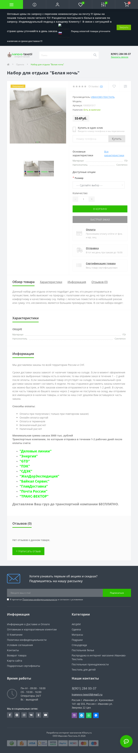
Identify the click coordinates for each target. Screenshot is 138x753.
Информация (77, 282)
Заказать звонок (119, 56)
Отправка (92, 248)
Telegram (81, 715)
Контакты (13, 650)
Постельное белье (83, 650)
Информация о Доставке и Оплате (28, 624)
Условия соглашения (20, 645)
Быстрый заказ (100, 219)
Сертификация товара (101, 263)
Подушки (77, 640)
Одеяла (20, 64)
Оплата (90, 229)
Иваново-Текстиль (103, 97)
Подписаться (117, 592)
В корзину (100, 209)
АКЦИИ (76, 624)
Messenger (96, 715)
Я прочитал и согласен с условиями (46, 599)
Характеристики (51, 282)
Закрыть (123, 27)
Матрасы (77, 634)
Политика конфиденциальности (39, 599)
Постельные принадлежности (90, 664)
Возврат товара (16, 655)
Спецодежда (79, 645)
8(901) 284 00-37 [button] (84, 688)
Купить (117, 139)
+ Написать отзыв (28, 551)
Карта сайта (14, 660)
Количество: (80, 193)
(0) (101, 86)
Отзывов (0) (99, 282)
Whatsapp (88, 715)
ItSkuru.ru (87, 732)
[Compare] (125, 86)
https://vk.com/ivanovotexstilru (31, 715)
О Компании (14, 634)
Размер (78, 178)
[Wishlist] (114, 86)
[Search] (95, 55)
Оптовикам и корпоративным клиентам (32, 629)
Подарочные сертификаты (23, 666)
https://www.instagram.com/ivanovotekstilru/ (24, 715)
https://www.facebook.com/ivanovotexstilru (9, 715)
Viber (74, 715)
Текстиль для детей (84, 669)
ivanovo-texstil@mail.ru (87, 694)
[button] (57, 4)
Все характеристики (114, 153)
